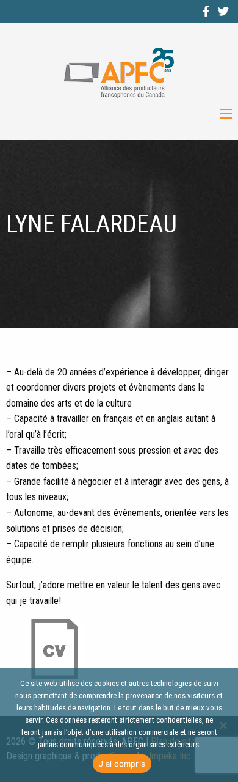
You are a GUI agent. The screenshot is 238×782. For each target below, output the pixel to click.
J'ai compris (122, 764)
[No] (223, 725)
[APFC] (119, 73)
